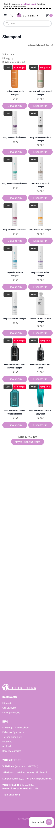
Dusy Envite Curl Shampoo (40, 229)
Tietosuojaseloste (12, 737)
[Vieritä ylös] (48, 817)
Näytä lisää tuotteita (27, 441)
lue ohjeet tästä (28, 4)
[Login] (11, 15)
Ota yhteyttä (9, 707)
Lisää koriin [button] (14, 106)
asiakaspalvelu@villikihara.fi (32, 772)
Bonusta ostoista (11, 751)
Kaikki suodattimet (12, 62)
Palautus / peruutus (13, 732)
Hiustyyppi (8, 58)
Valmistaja (8, 54)
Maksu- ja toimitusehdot (15, 727)
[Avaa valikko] (5, 15)
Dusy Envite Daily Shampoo (14, 137)
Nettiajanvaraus (11, 712)
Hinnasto (7, 703)
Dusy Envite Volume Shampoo (14, 183)
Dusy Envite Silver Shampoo (14, 318)
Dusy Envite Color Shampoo (14, 229)
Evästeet (7, 741)
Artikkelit (7, 746)
